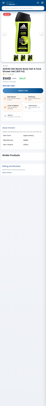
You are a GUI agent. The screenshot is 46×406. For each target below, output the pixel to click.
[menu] (3, 3)
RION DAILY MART (9, 86)
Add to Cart (23, 90)
